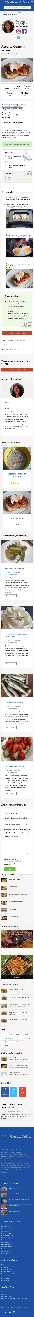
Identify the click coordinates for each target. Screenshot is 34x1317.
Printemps (27, 1038)
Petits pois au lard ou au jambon (20, 997)
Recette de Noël (5, 1226)
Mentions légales (6, 1271)
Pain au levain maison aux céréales (18, 1013)
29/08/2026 (10, 706)
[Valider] (31, 1111)
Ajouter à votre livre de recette (13, 109)
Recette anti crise (8, 1038)
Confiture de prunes (16, 902)
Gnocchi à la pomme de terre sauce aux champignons (19, 1005)
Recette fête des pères (7, 1235)
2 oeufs (9, 162)
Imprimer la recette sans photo (12, 106)
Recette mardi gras (6, 1242)
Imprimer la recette (9, 105)
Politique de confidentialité (9, 1273)
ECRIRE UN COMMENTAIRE (17, 333)
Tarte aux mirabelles (16, 879)
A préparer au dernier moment (16, 340)
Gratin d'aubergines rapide (18, 894)
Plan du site (4, 1267)
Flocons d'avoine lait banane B (17, 475)
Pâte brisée (12, 909)
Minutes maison (5, 1292)
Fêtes (18, 1038)
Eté (11, 1034)
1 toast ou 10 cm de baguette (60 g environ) (17, 166)
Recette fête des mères (7, 1237)
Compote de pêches (14, 1188)
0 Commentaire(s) (12, 574)
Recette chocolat (6, 1233)
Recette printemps (6, 1246)
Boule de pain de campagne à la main (19, 1199)
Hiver (17, 1034)
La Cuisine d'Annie (6, 1265)
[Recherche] (29, 7)
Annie (7, 402)
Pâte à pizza (13, 887)
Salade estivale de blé (16, 989)
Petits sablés (13, 1058)
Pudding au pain (14, 917)
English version (5, 1280)
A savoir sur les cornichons (14, 568)
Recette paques (5, 1244)
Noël (4, 1042)
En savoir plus (9, 432)
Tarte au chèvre (14, 1073)
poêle (9, 177)
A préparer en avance (16, 1042)
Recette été (4, 1249)
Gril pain (9, 179)
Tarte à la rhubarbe (14, 1194)
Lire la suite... (10, 596)
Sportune (4, 1294)
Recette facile (5, 1231)
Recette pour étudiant (7, 1229)
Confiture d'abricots (14, 1205)
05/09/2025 (10, 640)
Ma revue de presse (6, 1269)
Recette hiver (5, 1253)
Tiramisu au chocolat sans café (20, 1019)
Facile (5, 344)
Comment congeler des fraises (15, 766)
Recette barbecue (6, 1240)
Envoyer (9, 869)
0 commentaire (20, 54)
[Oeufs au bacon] (17, 70)
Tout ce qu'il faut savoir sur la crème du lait (16, 635)
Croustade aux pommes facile (19, 1065)
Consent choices (6, 1276)
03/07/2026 (10, 572)
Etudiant (5, 1045)
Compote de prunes (14, 1211)
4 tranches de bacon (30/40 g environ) (15, 157)
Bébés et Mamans (6, 1296)
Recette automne (6, 1251)
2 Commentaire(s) (12, 642)
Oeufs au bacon (17, 518)
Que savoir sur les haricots (14, 703)
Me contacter (5, 1278)
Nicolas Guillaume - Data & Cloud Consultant (14, 1298)
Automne (25, 1034)
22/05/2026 (10, 770)
